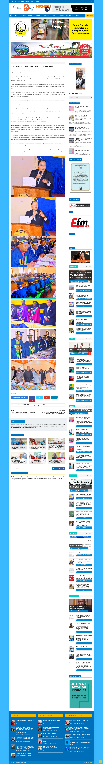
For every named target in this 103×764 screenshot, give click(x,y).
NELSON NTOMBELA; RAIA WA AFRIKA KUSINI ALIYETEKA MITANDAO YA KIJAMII (83, 287)
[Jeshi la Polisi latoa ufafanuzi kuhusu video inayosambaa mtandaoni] (71, 619)
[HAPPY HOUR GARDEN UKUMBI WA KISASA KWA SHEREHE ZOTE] (71, 307)
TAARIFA (78, 552)
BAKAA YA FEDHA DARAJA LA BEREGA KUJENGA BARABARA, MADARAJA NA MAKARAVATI (83, 431)
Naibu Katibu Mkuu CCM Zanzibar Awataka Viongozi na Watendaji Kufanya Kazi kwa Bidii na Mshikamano (84, 386)
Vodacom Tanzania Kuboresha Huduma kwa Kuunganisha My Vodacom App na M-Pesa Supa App (84, 577)
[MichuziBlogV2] (31, 7)
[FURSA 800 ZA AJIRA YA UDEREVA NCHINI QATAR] (71, 572)
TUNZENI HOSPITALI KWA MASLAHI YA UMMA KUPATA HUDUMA (82, 439)
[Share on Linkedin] (54, 397)
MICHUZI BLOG (14, 762)
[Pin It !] (32, 400)
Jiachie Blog (17, 1)
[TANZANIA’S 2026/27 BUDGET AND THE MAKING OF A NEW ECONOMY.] (71, 380)
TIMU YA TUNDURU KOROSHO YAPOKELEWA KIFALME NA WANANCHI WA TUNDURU (83, 295)
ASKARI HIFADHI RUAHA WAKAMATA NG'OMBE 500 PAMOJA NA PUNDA (50, 748)
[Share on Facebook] (32, 397)
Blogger (55, 468)
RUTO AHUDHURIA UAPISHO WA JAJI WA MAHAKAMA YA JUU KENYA (52, 721)
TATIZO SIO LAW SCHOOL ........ (83, 646)
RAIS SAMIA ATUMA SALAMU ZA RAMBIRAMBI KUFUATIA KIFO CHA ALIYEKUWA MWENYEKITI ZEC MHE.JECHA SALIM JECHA (84, 465)
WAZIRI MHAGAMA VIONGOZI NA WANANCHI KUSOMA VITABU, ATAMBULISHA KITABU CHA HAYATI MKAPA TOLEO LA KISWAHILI (84, 638)
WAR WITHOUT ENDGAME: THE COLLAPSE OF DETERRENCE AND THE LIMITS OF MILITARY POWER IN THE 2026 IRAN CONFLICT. (25, 746)
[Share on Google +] (47, 397)
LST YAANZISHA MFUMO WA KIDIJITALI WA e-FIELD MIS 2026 (37, 461)
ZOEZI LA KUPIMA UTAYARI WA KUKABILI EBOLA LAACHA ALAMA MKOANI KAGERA (84, 321)
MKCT (91, 762)
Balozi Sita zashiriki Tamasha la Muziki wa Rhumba (51, 728)
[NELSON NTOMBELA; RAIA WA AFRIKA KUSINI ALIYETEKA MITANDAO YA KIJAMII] (71, 290)
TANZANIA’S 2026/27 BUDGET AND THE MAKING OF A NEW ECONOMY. (83, 377)
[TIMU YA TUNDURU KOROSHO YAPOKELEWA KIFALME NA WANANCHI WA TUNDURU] (71, 298)
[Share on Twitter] (39, 397)
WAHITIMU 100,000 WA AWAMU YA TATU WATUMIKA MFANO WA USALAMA (83, 139)
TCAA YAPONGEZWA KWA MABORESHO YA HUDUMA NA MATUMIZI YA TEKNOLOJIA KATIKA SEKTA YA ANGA (56, 447)
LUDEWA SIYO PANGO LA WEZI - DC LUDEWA (32, 66)
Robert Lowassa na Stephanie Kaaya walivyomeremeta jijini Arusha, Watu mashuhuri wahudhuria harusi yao (83, 523)
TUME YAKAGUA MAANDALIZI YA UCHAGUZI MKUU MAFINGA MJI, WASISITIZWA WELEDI (83, 561)
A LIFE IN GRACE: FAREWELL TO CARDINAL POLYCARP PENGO (24, 754)
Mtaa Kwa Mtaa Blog (25, 1)
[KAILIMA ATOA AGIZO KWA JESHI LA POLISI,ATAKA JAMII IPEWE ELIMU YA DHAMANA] (71, 332)
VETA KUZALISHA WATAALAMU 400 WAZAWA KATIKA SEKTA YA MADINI (18, 461)
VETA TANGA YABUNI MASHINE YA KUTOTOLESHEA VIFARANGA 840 (37, 447)
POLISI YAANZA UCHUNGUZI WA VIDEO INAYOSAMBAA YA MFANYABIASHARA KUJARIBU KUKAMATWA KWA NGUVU (83, 586)
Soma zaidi (88, 266)
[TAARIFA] (71, 557)
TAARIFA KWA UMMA (76, 545)
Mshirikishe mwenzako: (18, 397)
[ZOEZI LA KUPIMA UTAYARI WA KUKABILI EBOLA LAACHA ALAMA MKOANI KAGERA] (71, 324)
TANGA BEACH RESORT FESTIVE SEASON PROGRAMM (79, 487)
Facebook (61, 468)
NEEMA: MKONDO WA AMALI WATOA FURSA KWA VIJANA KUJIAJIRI (19, 447)
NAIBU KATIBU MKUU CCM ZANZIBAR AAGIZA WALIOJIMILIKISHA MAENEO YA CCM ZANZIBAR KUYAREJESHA (83, 359)
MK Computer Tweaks (34, 1)
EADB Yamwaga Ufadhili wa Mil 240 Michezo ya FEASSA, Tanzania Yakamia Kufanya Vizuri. (79, 728)
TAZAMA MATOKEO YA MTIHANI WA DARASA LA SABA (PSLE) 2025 (83, 149)
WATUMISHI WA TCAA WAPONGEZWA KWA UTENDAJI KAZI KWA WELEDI (82, 129)
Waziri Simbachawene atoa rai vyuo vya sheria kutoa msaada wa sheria (84, 655)
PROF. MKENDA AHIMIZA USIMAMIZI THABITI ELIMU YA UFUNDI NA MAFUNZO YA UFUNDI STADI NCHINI (83, 117)
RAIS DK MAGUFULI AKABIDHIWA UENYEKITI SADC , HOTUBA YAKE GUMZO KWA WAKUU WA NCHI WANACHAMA (84, 311)
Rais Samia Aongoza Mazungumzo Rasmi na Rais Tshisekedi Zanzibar (80, 735)
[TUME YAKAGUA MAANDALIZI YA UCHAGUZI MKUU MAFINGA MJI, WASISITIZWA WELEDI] (71, 564)
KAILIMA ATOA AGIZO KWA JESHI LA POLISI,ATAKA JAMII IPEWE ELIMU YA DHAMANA (83, 329)
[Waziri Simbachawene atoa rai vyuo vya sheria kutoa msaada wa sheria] (71, 658)
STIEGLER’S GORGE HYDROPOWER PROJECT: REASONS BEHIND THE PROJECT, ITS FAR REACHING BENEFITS (84, 513)
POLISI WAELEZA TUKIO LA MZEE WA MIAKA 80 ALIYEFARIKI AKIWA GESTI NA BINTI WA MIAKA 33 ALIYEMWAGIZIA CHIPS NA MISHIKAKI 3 (80, 275)
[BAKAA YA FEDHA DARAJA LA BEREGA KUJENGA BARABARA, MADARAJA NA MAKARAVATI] (71, 434)
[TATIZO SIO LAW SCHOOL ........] (71, 651)
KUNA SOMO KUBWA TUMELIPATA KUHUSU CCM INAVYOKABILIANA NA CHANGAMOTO (25, 739)
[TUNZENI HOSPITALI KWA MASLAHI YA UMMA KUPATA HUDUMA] (71, 442)
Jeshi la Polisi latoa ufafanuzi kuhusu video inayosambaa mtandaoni (83, 616)
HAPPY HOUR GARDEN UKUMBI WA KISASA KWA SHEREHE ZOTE (83, 303)
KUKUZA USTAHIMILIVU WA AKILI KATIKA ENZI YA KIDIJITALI (79, 607)
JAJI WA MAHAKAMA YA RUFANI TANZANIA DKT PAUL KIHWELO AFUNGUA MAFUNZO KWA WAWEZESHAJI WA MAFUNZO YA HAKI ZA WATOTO (83, 665)
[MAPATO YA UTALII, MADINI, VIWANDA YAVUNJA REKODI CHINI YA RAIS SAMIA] (71, 459)
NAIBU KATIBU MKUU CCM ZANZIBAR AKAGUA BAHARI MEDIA (82, 369)
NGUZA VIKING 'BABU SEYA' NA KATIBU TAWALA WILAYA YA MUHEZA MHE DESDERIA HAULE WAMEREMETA (83, 504)
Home (12, 1)
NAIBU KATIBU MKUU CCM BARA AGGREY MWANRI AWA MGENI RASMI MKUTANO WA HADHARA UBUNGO (83, 396)
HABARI (16, 63)
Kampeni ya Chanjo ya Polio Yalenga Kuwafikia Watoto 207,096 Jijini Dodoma (55, 461)
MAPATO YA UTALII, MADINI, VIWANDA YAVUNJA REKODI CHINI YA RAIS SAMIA (84, 456)
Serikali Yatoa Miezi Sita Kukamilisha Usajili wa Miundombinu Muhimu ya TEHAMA (79, 749)
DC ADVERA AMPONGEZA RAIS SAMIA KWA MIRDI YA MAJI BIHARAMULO (83, 448)
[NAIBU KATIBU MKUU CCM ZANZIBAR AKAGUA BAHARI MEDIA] (71, 372)
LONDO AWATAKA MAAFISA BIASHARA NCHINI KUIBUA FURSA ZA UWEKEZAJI (80, 741)
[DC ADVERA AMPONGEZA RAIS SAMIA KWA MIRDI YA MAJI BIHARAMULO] (71, 451)
